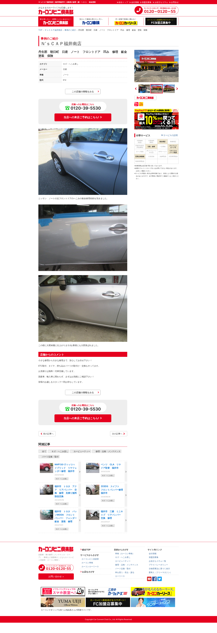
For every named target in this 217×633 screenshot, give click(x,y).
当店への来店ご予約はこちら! (81, 117)
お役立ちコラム (161, 2)
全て (44, 451)
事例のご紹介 (70, 30)
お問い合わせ (55, 576)
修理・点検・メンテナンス (108, 451)
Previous (135, 88)
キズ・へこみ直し (60, 451)
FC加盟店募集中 (161, 21)
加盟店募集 (146, 2)
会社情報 (135, 2)
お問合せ (175, 2)
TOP (40, 30)
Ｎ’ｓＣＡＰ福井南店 (53, 30)
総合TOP (86, 549)
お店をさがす (88, 571)
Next (177, 88)
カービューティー (82, 451)
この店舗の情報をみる (83, 91)
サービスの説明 (170, 135)
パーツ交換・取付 (50, 456)
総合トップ (123, 2)
